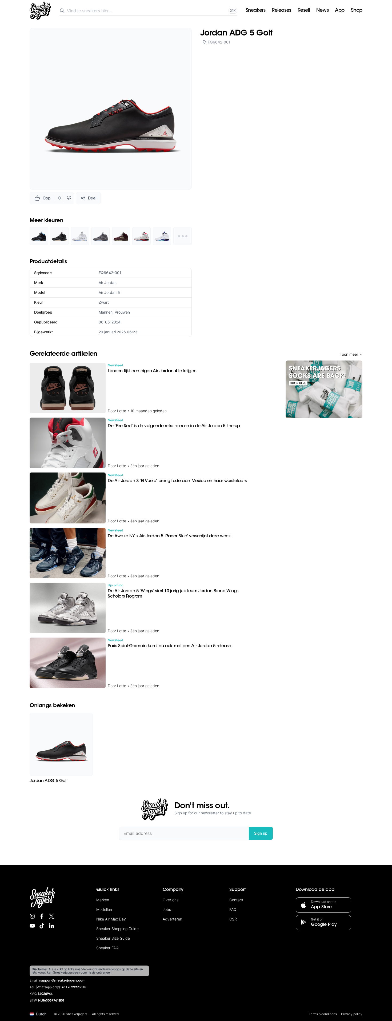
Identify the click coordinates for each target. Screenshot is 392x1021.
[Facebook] (42, 916)
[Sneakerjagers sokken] (324, 389)
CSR (233, 919)
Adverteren (172, 919)
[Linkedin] (51, 925)
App (340, 10)
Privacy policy (351, 1014)
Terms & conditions (323, 1014)
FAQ (233, 909)
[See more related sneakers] (182, 236)
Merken (102, 900)
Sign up (260, 833)
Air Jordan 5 (109, 292)
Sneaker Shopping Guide (117, 928)
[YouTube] (32, 925)
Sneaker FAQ (107, 948)
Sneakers (255, 10)
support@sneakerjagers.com (62, 980)
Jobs (167, 909)
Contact (236, 900)
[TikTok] (42, 925)
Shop (356, 10)
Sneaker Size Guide (113, 938)
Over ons (170, 900)
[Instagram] (32, 916)
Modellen (104, 909)
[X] (51, 916)
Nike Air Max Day (111, 919)
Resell (304, 10)
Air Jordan (108, 282)
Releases (281, 10)
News (322, 10)
